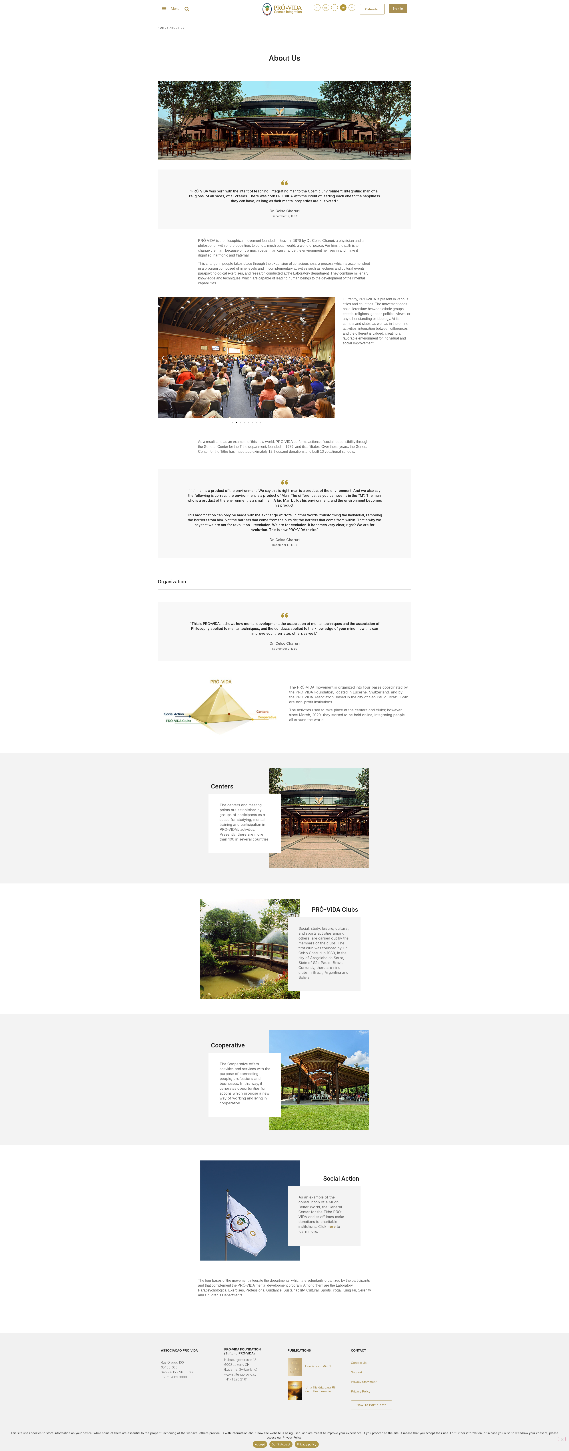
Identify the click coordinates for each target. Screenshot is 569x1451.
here (331, 1226)
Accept (260, 1444)
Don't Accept (281, 1444)
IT (334, 7)
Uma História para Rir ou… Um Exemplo (320, 1389)
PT (317, 7)
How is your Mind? (318, 1366)
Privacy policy (307, 1444)
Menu (175, 8)
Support (356, 1372)
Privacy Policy (360, 1391)
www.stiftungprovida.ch (241, 1374)
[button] (186, 9)
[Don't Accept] (562, 1439)
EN (343, 7)
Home (162, 27)
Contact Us (359, 1362)
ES (325, 7)
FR (352, 7)
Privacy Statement (364, 1382)
